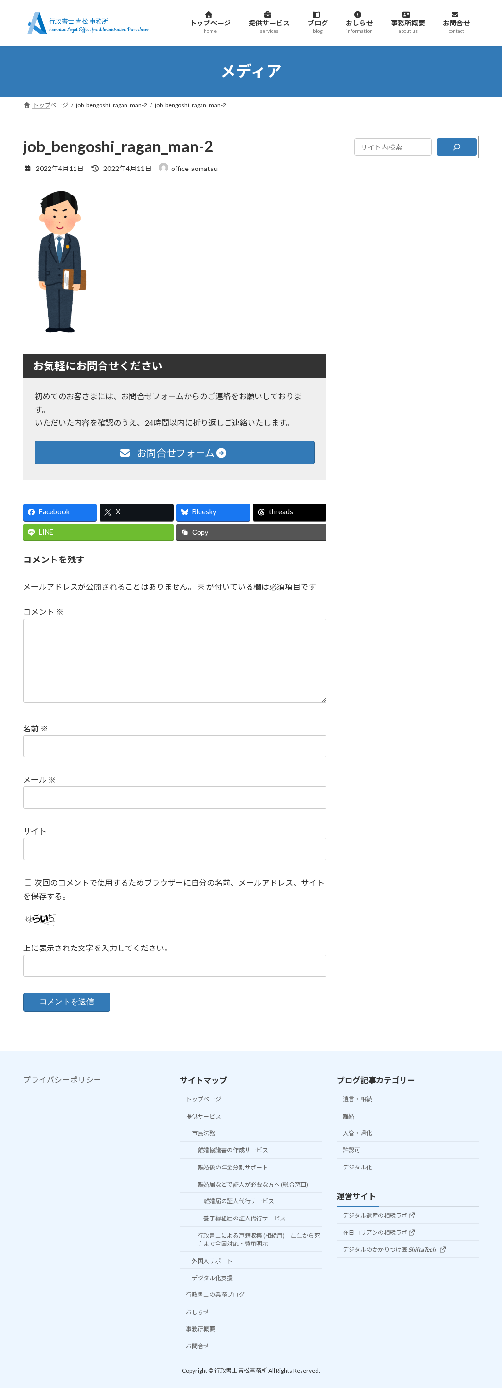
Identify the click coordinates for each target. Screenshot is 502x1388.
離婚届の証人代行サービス (238, 1201)
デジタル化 (357, 1167)
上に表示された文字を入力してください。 (97, 948)
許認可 (351, 1150)
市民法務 (203, 1133)
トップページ (203, 1099)
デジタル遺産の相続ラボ (375, 1215)
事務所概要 (200, 1329)
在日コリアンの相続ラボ (375, 1232)
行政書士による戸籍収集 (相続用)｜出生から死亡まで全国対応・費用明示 (259, 1239)
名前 (35, 728)
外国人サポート (212, 1261)
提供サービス (203, 1116)
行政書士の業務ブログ (215, 1295)
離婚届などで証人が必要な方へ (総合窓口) (253, 1184)
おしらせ (197, 1312)
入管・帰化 (357, 1133)
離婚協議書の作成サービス (233, 1150)
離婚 (348, 1116)
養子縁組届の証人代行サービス (244, 1218)
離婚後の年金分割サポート (233, 1167)
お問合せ (197, 1346)
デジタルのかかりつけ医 (389, 1249)
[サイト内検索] (457, 147)
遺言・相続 (357, 1099)
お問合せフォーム (175, 453)
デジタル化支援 (212, 1278)
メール (39, 779)
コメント (43, 612)
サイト (35, 831)
